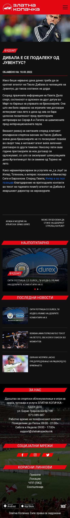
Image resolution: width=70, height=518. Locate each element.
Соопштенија (35, 487)
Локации (35, 478)
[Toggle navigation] (65, 7)
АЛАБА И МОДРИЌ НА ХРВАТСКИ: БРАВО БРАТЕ (18, 223)
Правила (35, 474)
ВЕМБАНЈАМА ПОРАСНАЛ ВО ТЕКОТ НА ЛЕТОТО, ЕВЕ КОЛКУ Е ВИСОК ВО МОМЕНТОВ (48, 337)
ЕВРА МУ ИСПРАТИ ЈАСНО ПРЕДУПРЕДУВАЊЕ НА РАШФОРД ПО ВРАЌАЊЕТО (48, 361)
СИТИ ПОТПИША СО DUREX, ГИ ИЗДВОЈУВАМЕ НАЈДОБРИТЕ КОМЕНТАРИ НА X (44, 313)
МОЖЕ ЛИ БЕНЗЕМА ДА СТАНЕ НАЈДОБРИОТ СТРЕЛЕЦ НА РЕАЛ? (52, 223)
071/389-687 (36, 415)
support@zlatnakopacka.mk (36, 431)
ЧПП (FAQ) (35, 482)
